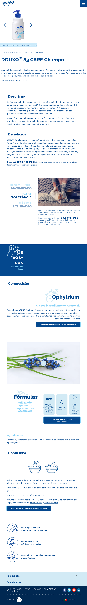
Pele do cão (13, 575)
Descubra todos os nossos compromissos (62, 420)
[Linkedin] (78, 590)
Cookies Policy (14, 589)
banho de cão (36, 502)
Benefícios (15, 45)
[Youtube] (74, 590)
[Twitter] (69, 590)
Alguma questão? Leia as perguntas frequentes (29, 508)
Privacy (27, 589)
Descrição (5, 45)
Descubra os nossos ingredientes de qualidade (58, 324)
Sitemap (36, 589)
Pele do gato (14, 582)
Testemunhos (26, 45)
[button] (69, 600)
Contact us (12, 591)
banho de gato (51, 502)
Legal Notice (49, 589)
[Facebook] (64, 590)
